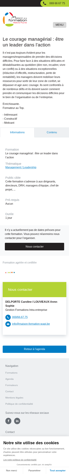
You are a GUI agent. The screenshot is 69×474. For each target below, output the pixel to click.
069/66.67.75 (20, 317)
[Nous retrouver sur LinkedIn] (17, 421)
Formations (11, 372)
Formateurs (11, 385)
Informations (17, 132)
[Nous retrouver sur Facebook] (8, 421)
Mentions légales (14, 397)
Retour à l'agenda (34, 349)
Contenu (52, 132)
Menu (60, 24)
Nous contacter (35, 246)
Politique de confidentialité (19, 403)
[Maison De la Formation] (34, 20)
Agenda (9, 379)
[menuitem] (34, 374)
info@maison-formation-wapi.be (31, 323)
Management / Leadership (20, 167)
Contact (9, 391)
